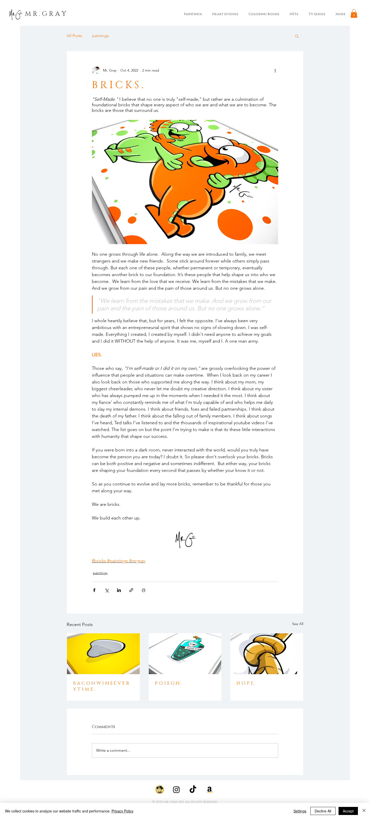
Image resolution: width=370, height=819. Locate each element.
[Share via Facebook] (94, 590)
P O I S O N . (168, 683)
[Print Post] (143, 590)
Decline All (323, 810)
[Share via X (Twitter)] (106, 590)
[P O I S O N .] (185, 653)
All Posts (74, 35)
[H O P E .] (266, 653)
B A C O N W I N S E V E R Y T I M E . (101, 686)
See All (297, 623)
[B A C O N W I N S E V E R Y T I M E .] (103, 653)
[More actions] (275, 70)
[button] (353, 13)
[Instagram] (176, 789)
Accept (348, 810)
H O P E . (245, 683)
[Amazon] (209, 789)
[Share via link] (131, 590)
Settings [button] (299, 810)
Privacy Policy (122, 810)
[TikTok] (193, 789)
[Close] (364, 811)
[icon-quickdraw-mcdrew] (159, 789)
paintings (100, 35)
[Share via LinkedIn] (119, 590)
